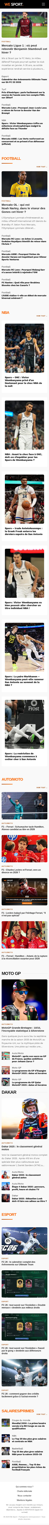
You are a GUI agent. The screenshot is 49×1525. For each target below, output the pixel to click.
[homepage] (14, 4)
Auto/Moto (12, 779)
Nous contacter (24, 1495)
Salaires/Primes (18, 1411)
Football (11, 158)
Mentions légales (24, 1500)
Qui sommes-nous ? (24, 1486)
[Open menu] (43, 4)
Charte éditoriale (24, 1491)
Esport (9, 1214)
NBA (5, 312)
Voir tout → (41, 167)
